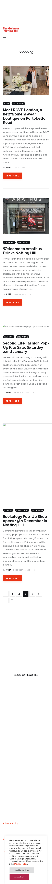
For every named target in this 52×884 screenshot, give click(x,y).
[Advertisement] (26, 640)
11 (13, 600)
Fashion (8, 337)
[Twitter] (7, 16)
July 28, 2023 (19, 167)
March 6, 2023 (19, 294)
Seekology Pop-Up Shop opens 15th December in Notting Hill (25, 520)
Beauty (8, 510)
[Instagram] (7, 21)
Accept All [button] (19, 877)
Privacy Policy (10, 823)
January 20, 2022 (21, 393)
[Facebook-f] (7, 10)
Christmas (22, 510)
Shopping (18, 104)
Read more (12, 176)
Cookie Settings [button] (21, 870)
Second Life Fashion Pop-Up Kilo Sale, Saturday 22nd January (26, 347)
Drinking (9, 242)
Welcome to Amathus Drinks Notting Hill (22, 251)
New (6, 104)
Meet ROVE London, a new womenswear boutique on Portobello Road (24, 116)
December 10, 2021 (21, 570)
